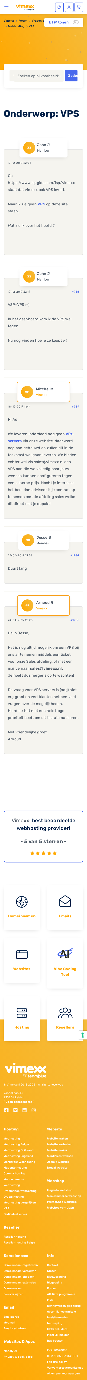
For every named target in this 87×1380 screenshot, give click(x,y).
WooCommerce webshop (64, 1196)
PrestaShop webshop (62, 1201)
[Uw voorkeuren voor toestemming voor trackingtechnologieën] (82, 1035)
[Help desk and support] (59, 7)
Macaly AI (10, 1351)
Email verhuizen (15, 1328)
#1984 (74, 555)
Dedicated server (15, 1214)
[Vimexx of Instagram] (35, 1110)
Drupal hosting (14, 1196)
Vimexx (9, 20)
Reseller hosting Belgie (19, 1242)
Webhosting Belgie (16, 1144)
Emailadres (11, 1316)
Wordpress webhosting (19, 1161)
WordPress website (60, 1156)
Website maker (57, 1150)
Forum (23, 20)
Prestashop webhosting (20, 1191)
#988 (75, 291)
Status (51, 1271)
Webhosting (16, 26)
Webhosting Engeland (18, 1156)
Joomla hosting (14, 1173)
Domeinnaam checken (19, 1276)
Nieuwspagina (56, 1276)
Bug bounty (55, 1340)
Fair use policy (57, 1361)
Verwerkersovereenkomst (65, 1367)
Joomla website (58, 1161)
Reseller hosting (15, 1236)
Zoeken (72, 76)
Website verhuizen (59, 1144)
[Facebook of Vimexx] (8, 1110)
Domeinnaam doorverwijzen (13, 1291)
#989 (75, 406)
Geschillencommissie (61, 1311)
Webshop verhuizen (60, 1207)
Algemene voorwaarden (63, 1373)
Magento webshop (59, 1190)
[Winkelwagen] (78, 7)
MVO (50, 1300)
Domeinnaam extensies (20, 1282)
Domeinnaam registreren (21, 1265)
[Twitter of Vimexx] (17, 1110)
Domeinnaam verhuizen (20, 1271)
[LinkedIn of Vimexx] (26, 1110)
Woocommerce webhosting (14, 1182)
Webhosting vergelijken (20, 1202)
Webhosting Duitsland (18, 1150)
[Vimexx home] (24, 6)
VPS (32, 26)
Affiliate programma (61, 1294)
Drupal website (57, 1167)
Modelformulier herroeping (57, 1320)
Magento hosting (15, 1167)
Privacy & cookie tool (18, 1356)
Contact (52, 1265)
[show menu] (6, 6)
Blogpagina (54, 1282)
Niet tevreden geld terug (64, 1305)
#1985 (75, 620)
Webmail (9, 1322)
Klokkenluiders (57, 1329)
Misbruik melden (58, 1335)
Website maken (57, 1138)
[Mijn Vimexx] (69, 7)
